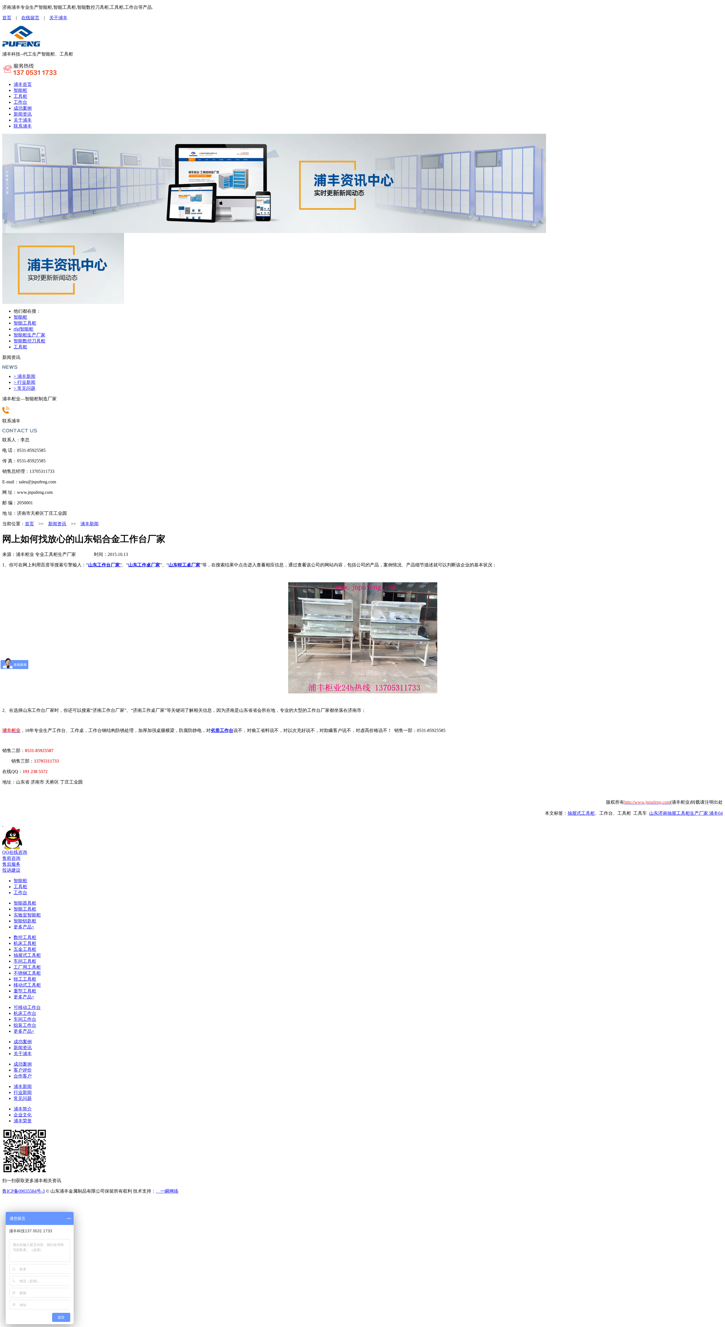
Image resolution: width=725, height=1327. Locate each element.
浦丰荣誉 (23, 1120)
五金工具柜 (25, 949)
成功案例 (23, 108)
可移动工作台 (27, 1007)
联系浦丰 (23, 126)
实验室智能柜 (27, 915)
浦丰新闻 (89, 523)
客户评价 (23, 1070)
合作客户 (23, 1076)
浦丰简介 (23, 1108)
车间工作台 (25, 1019)
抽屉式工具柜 (27, 955)
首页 (6, 17)
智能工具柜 (25, 323)
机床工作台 (25, 1013)
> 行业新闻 (24, 382)
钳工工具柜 (25, 979)
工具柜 (20, 96)
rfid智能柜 (23, 329)
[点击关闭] (2, 824)
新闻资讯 (23, 114)
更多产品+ (24, 926)
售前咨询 (11, 858)
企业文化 (23, 1114)
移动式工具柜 (27, 985)
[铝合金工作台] (21, 45)
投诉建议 (11, 870)
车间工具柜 (25, 961)
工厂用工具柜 (27, 967)
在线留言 (30, 17)
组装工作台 (25, 1025)
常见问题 (23, 1098)
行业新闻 (23, 1092)
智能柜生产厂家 (29, 335)
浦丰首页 (23, 84)
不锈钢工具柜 (27, 973)
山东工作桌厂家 (144, 564)
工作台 (20, 102)
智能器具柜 (25, 903)
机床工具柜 (25, 943)
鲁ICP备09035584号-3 (23, 1191)
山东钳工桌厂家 (184, 564)
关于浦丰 (58, 17)
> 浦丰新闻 (24, 376)
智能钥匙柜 (25, 920)
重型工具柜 (25, 991)
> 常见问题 (24, 388)
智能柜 (20, 90)
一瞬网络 (167, 1191)
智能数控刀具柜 (29, 340)
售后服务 (11, 864)
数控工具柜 (25, 937)
